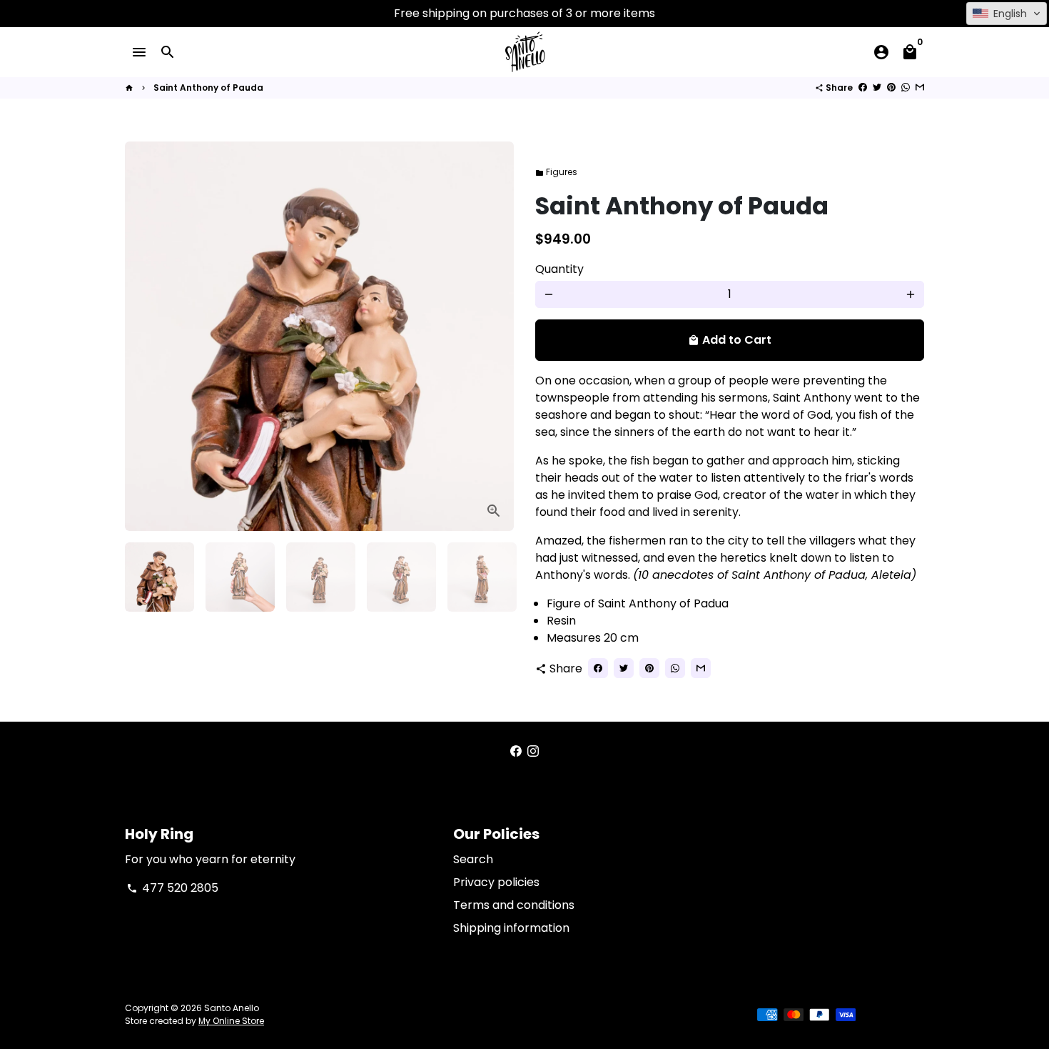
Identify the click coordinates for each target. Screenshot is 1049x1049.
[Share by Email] (920, 87)
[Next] (494, 577)
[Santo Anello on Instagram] (533, 751)
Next (494, 336)
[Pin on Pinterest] (891, 87)
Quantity (559, 269)
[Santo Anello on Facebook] (516, 751)
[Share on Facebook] (862, 87)
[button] (1006, 13)
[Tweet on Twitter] (877, 87)
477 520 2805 (172, 888)
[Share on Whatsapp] (905, 87)
